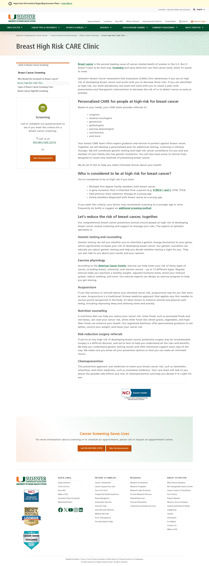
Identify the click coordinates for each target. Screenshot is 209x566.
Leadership (171, 510)
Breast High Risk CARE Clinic (30, 83)
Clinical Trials (101, 506)
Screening (117, 68)
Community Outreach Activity (143, 506)
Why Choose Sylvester (176, 483)
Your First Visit (101, 491)
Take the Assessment (43, 158)
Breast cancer (85, 64)
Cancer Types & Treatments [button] (44, 28)
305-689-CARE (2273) (44, 142)
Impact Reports (173, 498)
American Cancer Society (112, 266)
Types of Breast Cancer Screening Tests (35, 87)
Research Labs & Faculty (140, 491)
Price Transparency (103, 518)
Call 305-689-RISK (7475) (91, 448)
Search (185, 21)
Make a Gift (63, 494)
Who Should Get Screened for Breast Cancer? (38, 79)
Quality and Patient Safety (178, 506)
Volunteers (171, 518)
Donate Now (170, 21)
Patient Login (199, 21)
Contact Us (171, 526)
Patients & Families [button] (75, 28)
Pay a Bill (119, 21)
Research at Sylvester (139, 483)
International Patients (152, 21)
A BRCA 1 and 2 (162, 190)
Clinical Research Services (141, 494)
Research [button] (104, 28)
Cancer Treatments (103, 483)
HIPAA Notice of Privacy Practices (119, 559)
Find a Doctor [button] (13, 28)
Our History (172, 494)
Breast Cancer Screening (31, 73)
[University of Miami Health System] (21, 18)
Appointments (94, 21)
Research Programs (138, 487)
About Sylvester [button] (193, 28)
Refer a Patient (132, 21)
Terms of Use (86, 559)
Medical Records (102, 514)
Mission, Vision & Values (177, 502)
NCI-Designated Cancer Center (180, 487)
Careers (170, 514)
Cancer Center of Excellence (179, 491)
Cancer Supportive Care (105, 487)
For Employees (138, 559)
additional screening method (135, 208)
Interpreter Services (103, 502)
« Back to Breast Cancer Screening (33, 65)
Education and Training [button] (134, 28)
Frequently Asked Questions (107, 494)
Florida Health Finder (104, 522)
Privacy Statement (99, 559)
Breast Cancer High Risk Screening (33, 91)
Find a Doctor (64, 487)
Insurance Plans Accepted (68, 498)
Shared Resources (137, 498)
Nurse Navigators (102, 498)
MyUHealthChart (65, 502)
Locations (108, 21)
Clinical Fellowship (138, 502)
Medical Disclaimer (73, 559)
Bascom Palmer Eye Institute (179, 10)
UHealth (161, 10)
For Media (171, 522)
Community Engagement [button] (163, 28)
